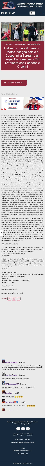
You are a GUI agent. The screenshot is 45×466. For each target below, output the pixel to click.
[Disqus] (22, 331)
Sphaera (29, 463)
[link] (22, 5)
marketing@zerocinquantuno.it (22, 450)
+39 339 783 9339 (22, 454)
